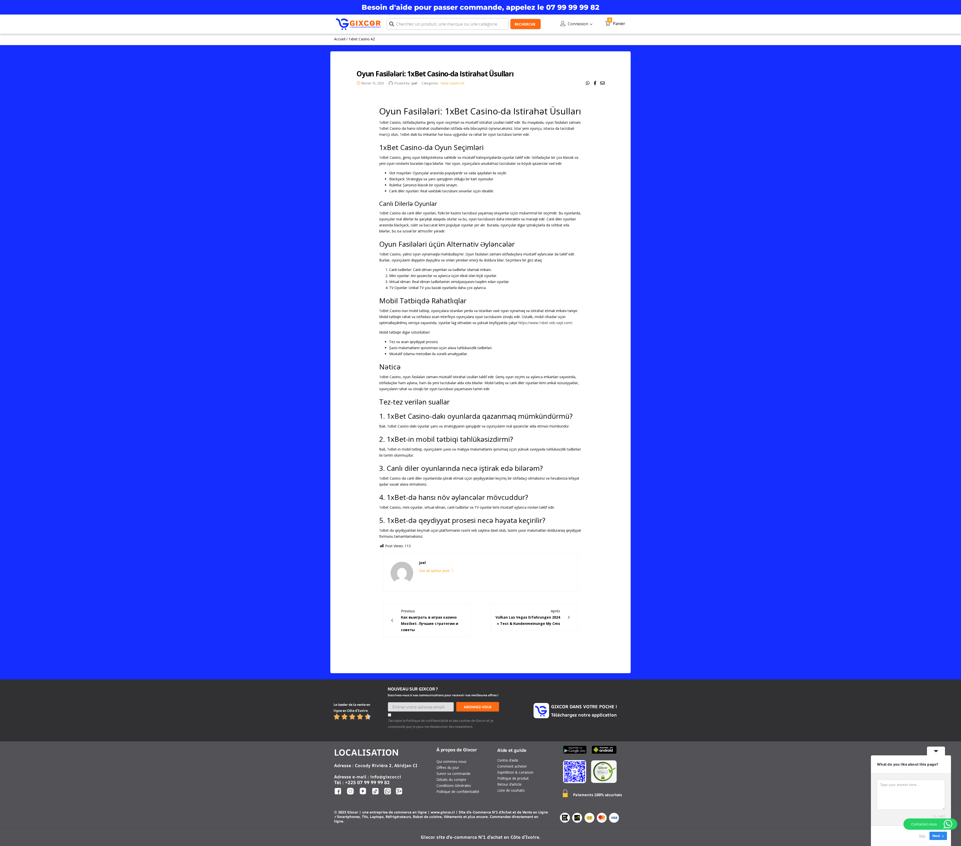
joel (414, 83)
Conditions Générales (453, 785)
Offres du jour (447, 767)
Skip (922, 836)
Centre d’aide (507, 760)
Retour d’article (509, 784)
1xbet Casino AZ (362, 39)
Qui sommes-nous (451, 761)
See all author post (435, 570)
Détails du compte (451, 779)
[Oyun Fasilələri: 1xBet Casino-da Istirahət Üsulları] (588, 83)
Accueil (339, 39)
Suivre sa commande (453, 773)
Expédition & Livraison (515, 772)
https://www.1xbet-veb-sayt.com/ (545, 322)
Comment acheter (512, 766)
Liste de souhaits (511, 790)
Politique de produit (513, 778)
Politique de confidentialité (457, 791)
